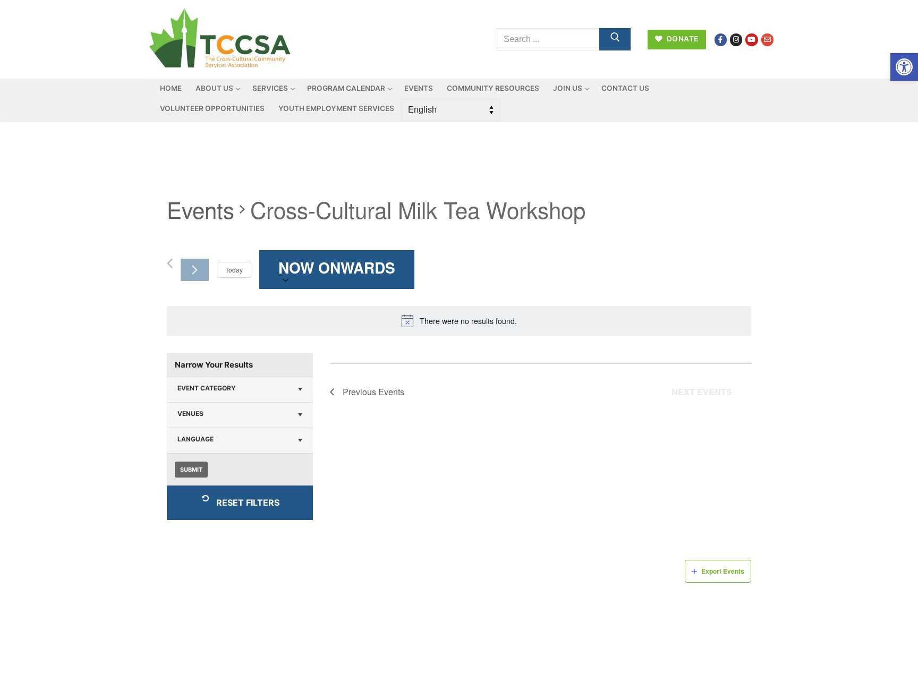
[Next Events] (195, 270)
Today (234, 269)
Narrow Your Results (214, 365)
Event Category (206, 388)
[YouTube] (751, 39)
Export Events (722, 571)
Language (195, 439)
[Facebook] (721, 39)
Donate (682, 39)
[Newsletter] (767, 39)
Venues (190, 414)
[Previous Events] (170, 263)
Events (200, 209)
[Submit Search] (615, 39)
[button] (904, 67)
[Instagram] (736, 39)
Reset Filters (247, 502)
